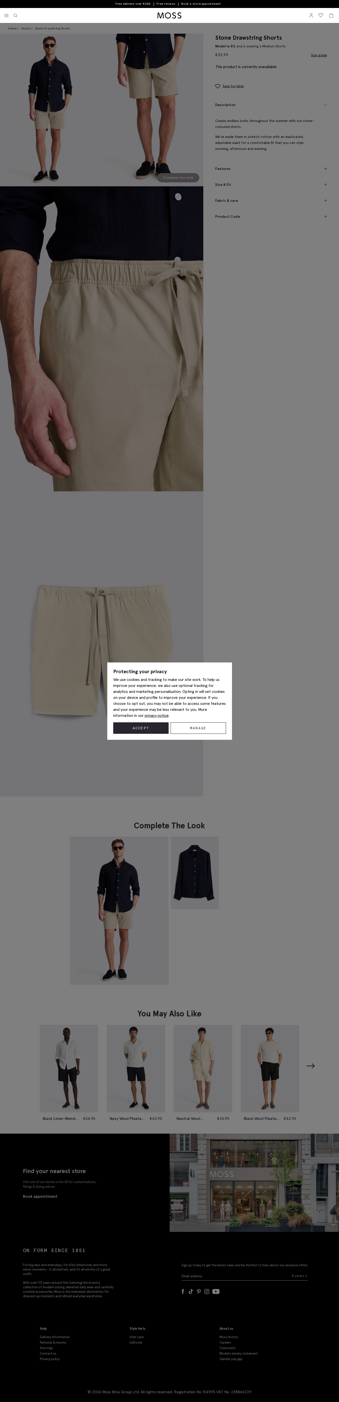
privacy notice (157, 715)
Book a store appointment (201, 3)
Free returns (166, 3)
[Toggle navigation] (6, 15)
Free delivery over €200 (133, 3)
